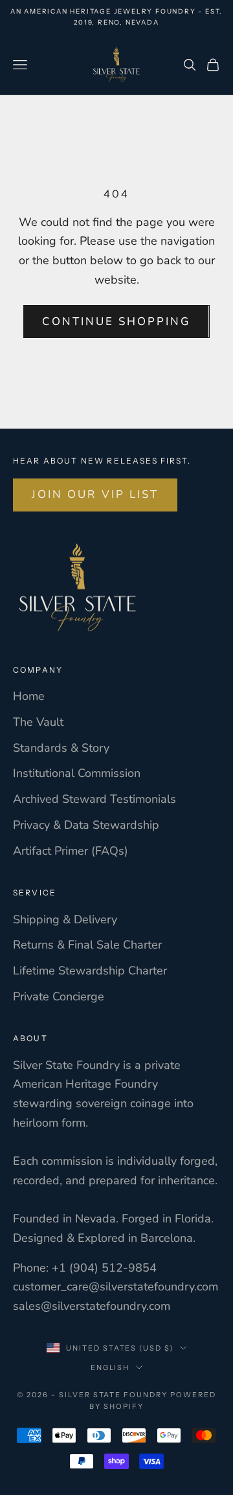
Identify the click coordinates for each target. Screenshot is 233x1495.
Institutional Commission (76, 773)
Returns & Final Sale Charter (87, 944)
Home (29, 696)
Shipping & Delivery (65, 919)
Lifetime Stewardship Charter (90, 970)
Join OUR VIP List (95, 494)
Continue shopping (116, 321)
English (110, 1367)
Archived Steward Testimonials (94, 799)
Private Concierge (58, 996)
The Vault (38, 722)
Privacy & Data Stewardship (86, 825)
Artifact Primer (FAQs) (70, 851)
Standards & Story (61, 748)
